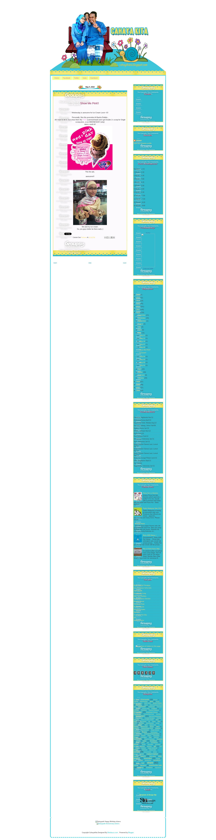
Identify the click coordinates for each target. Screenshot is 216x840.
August (140, 324)
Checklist (159, 706)
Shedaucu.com (112, 832)
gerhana (149, 746)
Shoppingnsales (139, 609)
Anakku (136, 701)
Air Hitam (136, 699)
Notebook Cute (139, 604)
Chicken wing (145, 708)
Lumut (157, 723)
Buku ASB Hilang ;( (149, 535)
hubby (136, 750)
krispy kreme (147, 752)
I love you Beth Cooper (147, 719)
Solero (149, 735)
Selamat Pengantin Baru (151, 734)
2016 (138, 295)
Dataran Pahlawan (154, 710)
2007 (138, 387)
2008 (138, 385)
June (140, 330)
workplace (149, 767)
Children (154, 708)
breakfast (153, 741)
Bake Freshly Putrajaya (142, 585)
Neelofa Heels (140, 524)
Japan (153, 721)
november (148, 758)
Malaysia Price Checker (142, 599)
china (137, 742)
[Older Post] (125, 263)
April (140, 369)
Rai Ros (148, 233)
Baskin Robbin (157, 703)
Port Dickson (145, 730)
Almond (155, 699)
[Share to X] (109, 237)
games (143, 746)
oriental (158, 758)
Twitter (76, 78)
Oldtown (136, 728)
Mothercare (144, 726)
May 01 (143, 365)
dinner (136, 744)
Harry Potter (139, 718)
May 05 (143, 347)
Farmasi (158, 714)
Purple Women (155, 730)
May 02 (143, 362)
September (142, 321)
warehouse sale (155, 765)
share (150, 762)
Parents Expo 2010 (147, 728)
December (142, 315)
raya (137, 763)
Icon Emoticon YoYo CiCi (142, 588)
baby (144, 741)
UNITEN (156, 737)
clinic (143, 742)
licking (155, 752)
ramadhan (157, 760)
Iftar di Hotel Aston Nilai (151, 549)
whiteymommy (139, 620)
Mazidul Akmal (139, 601)
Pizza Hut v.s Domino (150, 493)
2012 (138, 306)
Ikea (157, 719)
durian (143, 744)
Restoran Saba (138, 734)
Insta (84, 78)
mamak (136, 756)
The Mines (144, 737)
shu (135, 617)
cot (148, 742)
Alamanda (145, 699)
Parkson (157, 728)
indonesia (144, 750)
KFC (159, 721)
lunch (142, 754)
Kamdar (141, 723)
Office (158, 726)
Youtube (159, 739)
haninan (144, 748)
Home (56, 78)
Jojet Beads (138, 591)
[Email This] (105, 237)
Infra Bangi (143, 721)
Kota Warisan (150, 723)
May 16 (143, 341)
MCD (140, 725)
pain (135, 760)
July (139, 327)
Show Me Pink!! (144, 350)
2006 (138, 390)
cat (160, 741)
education (150, 744)
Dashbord (94, 78)
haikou (137, 748)
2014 (138, 301)
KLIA (135, 723)
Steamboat (156, 735)
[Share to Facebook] (112, 237)
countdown (154, 742)
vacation (143, 765)
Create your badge (148, 268)
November (142, 318)
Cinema (136, 710)
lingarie (136, 754)
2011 (138, 309)
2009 (138, 382)
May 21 (143, 338)
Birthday (139, 705)
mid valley (153, 756)
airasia (138, 741)
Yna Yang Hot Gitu (140, 615)
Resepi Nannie (139, 607)
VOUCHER (138, 739)
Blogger (131, 832)
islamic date (152, 750)
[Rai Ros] (148, 266)
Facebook (66, 78)
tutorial (136, 765)
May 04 (143, 356)
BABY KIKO (147, 703)
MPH (146, 725)
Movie (152, 726)
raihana (139, 140)
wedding (140, 767)
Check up (151, 707)
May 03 (143, 359)
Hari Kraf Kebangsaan (155, 716)
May (140, 333)
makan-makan (152, 754)
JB (149, 721)
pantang (140, 760)
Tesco (136, 737)
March (140, 372)
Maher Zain (153, 725)
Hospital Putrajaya (150, 718)
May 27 (143, 335)
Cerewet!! (142, 353)
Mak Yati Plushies (140, 596)
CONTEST (142, 707)
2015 (138, 298)
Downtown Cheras (152, 712)
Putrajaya (137, 732)
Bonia (146, 705)
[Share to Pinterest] (114, 237)
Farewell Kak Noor (149, 714)
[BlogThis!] (107, 237)
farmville (136, 746)
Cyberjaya (144, 710)
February (141, 375)
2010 (138, 312)
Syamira (137, 612)
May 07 (143, 344)
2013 (138, 303)
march (143, 756)
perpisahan (148, 760)
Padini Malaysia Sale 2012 (152, 508)
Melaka (136, 726)
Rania (144, 732)
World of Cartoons (149, 739)
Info (135, 721)
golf (161, 746)
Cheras (138, 708)
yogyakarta (158, 767)
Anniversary (143, 701)
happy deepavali (152, 748)
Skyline (143, 735)
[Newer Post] (55, 263)
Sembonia (136, 735)
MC (135, 725)
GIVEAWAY (140, 716)
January (141, 378)
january (137, 752)
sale (142, 763)
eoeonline (157, 744)
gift (155, 746)
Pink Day (136, 730)
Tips (150, 737)
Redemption (154, 732)
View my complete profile (143, 143)
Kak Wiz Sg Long (140, 593)
